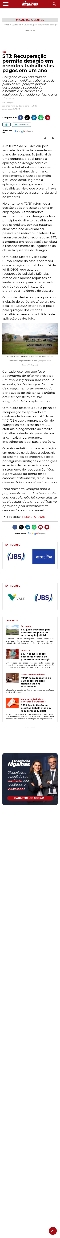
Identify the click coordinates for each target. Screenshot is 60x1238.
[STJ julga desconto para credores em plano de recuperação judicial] (13, 631)
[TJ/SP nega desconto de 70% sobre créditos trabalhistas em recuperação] (13, 680)
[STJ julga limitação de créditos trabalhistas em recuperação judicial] (13, 705)
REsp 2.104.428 (33, 517)
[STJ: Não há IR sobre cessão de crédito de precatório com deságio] (13, 655)
